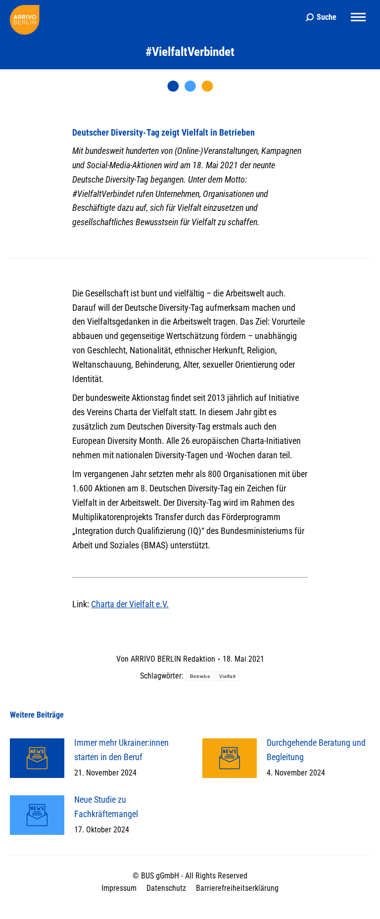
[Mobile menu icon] (358, 17)
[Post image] (37, 758)
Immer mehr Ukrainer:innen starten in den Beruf (121, 749)
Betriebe (200, 676)
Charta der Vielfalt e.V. (130, 604)
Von (165, 659)
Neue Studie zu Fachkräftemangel (106, 806)
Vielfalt (227, 676)
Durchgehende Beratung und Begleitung (316, 749)
